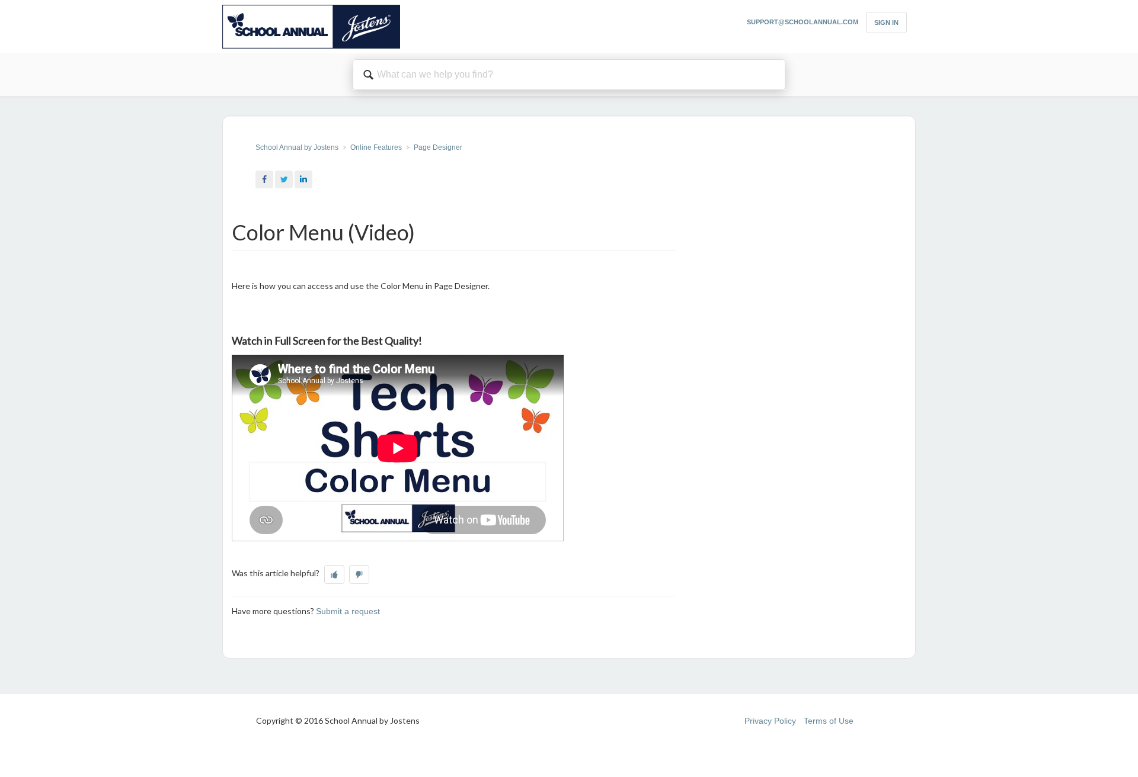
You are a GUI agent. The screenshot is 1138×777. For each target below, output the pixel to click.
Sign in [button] (886, 22)
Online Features (376, 147)
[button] (334, 574)
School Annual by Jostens (296, 147)
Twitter (284, 179)
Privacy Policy (770, 720)
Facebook (264, 179)
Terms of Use (828, 720)
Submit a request (348, 611)
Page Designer (438, 147)
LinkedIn (303, 179)
